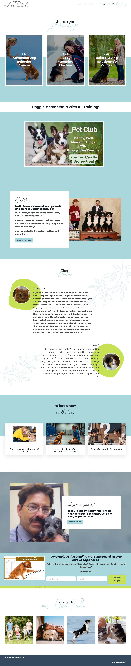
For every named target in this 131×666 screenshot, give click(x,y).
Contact (91, 4)
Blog (97, 4)
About (85, 4)
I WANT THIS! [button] (117, 579)
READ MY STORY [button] (24, 240)
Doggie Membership (108, 4)
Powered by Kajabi (119, 662)
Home (79, 4)
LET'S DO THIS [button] (75, 522)
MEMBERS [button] (121, 4)
